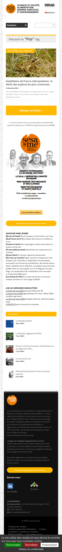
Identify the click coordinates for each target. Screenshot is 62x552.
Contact (42, 529)
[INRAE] (50, 5)
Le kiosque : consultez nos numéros (23, 531)
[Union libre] (11, 255)
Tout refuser (31, 545)
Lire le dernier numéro (31, 212)
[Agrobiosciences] (50, 12)
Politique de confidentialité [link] (31, 549)
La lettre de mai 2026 (15, 291)
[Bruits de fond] (13, 236)
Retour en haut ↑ (31, 110)
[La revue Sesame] (11, 9)
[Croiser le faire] (13, 244)
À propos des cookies (17, 526)
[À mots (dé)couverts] (15, 249)
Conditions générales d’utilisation (22, 529)
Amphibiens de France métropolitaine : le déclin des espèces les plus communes (29, 82)
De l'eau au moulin (20, 51)
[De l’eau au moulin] (15, 257)
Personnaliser (49, 545)
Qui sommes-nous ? (34, 534)
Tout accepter (13, 545)
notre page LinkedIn (31, 279)
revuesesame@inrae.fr (17, 274)
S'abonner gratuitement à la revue (31, 223)
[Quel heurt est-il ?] (14, 239)
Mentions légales (15, 534)
